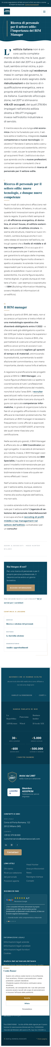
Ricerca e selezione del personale (13, 874)
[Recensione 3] (10, 921)
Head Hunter (32, 864)
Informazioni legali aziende (16, 942)
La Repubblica (11, 717)
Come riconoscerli (32, 4)
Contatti (30, 880)
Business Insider (36, 717)
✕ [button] (46, 969)
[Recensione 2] (9, 921)
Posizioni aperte (11, 881)
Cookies (7, 953)
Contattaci (12, 852)
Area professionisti (35, 868)
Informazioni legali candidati (17, 945)
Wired (22, 723)
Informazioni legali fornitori (17, 949)
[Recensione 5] (13, 921)
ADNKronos (11, 723)
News (29, 872)
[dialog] (25, 990)
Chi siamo (8, 868)
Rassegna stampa (34, 876)
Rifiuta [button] (27, 1003)
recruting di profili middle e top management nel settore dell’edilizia (24, 521)
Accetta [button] (27, 998)
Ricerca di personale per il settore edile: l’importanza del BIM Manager (26, 28)
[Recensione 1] (6, 921)
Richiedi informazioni (21, 588)
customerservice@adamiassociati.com (22, 838)
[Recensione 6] (15, 921)
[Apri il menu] (44, 11)
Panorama (24, 716)
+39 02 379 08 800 (12, 835)
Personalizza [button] (27, 1009)
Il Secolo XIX (38, 723)
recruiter (38, 391)
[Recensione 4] (12, 921)
